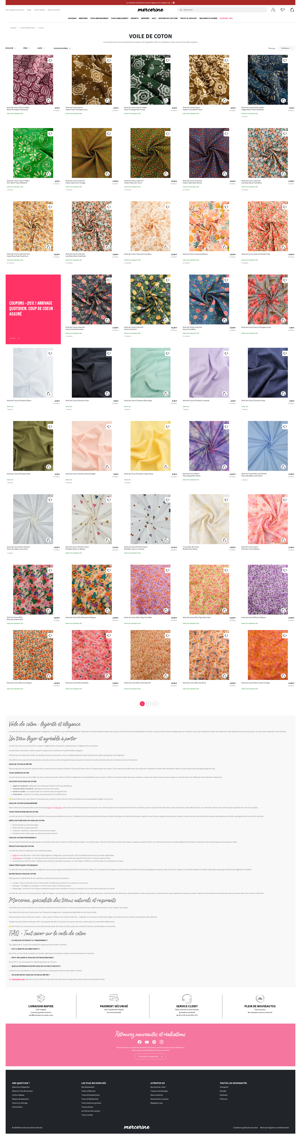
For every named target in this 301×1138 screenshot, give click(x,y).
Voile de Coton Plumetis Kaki (18, 474)
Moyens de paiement (20, 1099)
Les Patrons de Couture (90, 1111)
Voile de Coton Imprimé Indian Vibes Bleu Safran (192, 182)
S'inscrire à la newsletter (149, 1056)
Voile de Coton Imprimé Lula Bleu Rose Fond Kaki (75, 255)
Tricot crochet (87, 1115)
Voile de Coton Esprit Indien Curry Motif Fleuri (192, 108)
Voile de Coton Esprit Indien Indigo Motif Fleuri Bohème (252, 108)
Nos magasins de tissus (15, 10)
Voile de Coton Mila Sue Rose (194, 683)
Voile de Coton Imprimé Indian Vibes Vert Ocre (133, 182)
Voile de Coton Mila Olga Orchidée (138, 617)
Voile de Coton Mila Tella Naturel (137, 683)
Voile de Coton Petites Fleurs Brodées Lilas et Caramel (136, 548)
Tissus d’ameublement (90, 1095)
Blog (29, 10)
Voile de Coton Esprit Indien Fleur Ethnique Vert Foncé (135, 108)
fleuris (49, 807)
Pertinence (285, 48)
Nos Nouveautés (87, 1087)
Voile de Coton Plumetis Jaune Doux (138, 474)
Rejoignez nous (156, 1103)
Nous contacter (54, 10)
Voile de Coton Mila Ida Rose (76, 683)
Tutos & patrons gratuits (91, 1103)
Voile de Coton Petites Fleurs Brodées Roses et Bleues (77, 548)
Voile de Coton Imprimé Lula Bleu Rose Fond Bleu (251, 182)
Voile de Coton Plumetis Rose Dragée (80, 474)
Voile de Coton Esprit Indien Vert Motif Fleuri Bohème (18, 182)
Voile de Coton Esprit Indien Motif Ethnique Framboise (18, 108)
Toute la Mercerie (88, 1091)
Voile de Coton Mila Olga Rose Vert (197, 617)
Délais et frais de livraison (22, 1091)
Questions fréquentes (21, 1087)
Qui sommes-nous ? (158, 1087)
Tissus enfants (87, 1107)
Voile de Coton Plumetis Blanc (19, 401)
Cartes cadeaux (18, 1095)
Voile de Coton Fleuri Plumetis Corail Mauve (250, 548)
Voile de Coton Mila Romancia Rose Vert (15, 618)
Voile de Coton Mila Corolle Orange (255, 683)
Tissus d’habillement (89, 1099)
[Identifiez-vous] (273, 9)
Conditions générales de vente (245, 1127)
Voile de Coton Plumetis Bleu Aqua (138, 401)
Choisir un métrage (20, 1103)
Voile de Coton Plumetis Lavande (196, 401)
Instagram (224, 1087)
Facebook (223, 1095)
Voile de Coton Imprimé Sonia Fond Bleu (192, 328)
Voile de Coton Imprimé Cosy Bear (138, 254)
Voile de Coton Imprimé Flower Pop (255, 254)
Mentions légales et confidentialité (274, 1127)
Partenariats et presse (159, 1099)
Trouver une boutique (159, 1091)
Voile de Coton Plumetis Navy (253, 401)
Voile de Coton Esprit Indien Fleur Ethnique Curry (76, 108)
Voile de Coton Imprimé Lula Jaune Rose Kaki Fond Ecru (18, 255)
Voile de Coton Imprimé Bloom (195, 254)
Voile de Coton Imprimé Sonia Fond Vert (133, 328)
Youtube (223, 1091)
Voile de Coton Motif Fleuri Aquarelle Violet (192, 475)
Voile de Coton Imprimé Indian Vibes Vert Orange (75, 182)
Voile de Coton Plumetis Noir (77, 401)
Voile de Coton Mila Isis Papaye (19, 683)
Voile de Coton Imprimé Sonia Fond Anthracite (75, 328)
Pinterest (224, 1099)
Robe (15, 855)
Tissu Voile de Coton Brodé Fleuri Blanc (191, 548)
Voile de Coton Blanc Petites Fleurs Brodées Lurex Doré (18, 548)
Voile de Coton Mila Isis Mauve (253, 617)
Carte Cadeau (39, 10)
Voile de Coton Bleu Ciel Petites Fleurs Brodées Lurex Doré (254, 475)
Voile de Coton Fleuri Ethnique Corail (256, 327)
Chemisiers (17, 858)
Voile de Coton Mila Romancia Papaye (80, 617)
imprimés (58, 807)
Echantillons (17, 1107)
